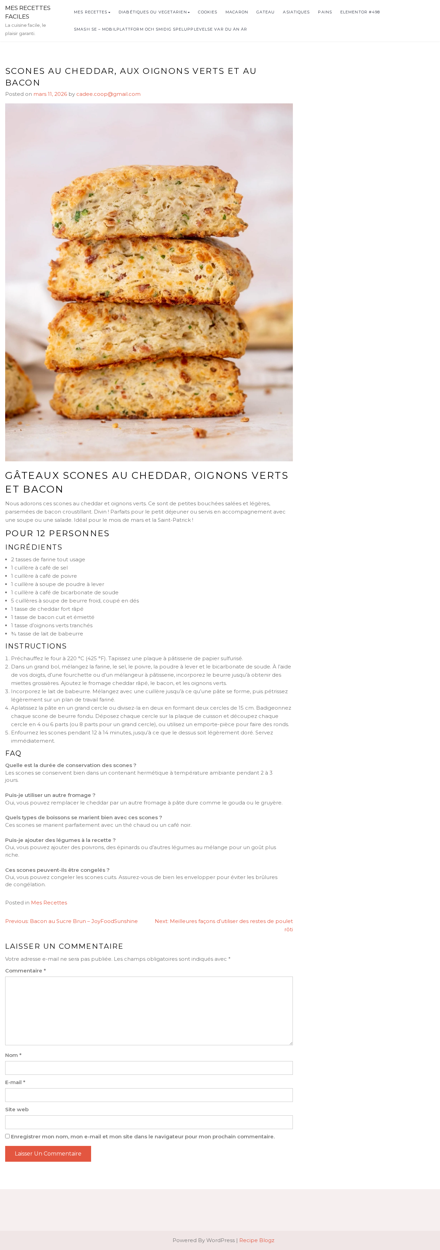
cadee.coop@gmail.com (108, 94)
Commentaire (25, 970)
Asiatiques (296, 12)
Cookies (207, 12)
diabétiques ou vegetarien (153, 12)
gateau (265, 12)
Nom (13, 1055)
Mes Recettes (90, 12)
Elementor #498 (360, 12)
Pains (325, 12)
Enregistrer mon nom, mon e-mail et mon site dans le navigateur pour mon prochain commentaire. (143, 1136)
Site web (17, 1109)
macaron (237, 12)
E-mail (15, 1082)
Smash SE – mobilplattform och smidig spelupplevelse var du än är (160, 29)
